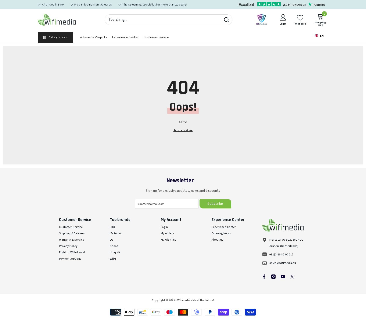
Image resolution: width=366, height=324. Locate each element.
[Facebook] (264, 276)
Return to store (183, 130)
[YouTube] (282, 276)
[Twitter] (292, 276)
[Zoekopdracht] (168, 19)
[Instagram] (273, 276)
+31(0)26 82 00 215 (281, 254)
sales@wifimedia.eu (282, 263)
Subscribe (215, 203)
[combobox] (163, 20)
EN (321, 35)
